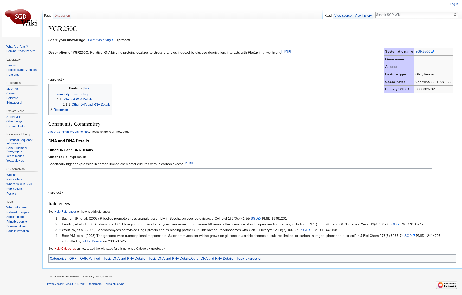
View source (343, 15)
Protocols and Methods (21, 70)
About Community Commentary (68, 131)
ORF (73, 258)
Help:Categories (65, 248)
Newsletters (14, 179)
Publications (14, 188)
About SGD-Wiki (75, 283)
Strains (11, 65)
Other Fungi (14, 121)
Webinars (12, 174)
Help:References (65, 211)
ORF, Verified (90, 258)
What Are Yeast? (17, 46)
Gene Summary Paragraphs (16, 149)
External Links (15, 126)
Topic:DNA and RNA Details (124, 258)
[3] (289, 51)
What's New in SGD (19, 184)
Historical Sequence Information (19, 141)
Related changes (17, 212)
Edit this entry (99, 40)
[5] (190, 162)
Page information (17, 231)
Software (12, 98)
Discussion (62, 15)
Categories (58, 258)
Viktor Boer (90, 241)
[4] (186, 162)
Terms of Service (114, 283)
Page (47, 15)
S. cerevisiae (14, 117)
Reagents (12, 74)
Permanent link (16, 226)
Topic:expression (249, 258)
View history (363, 15)
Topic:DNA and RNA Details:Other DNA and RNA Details (191, 258)
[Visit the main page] (21, 19)
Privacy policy (55, 283)
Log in (454, 4)
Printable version (17, 221)
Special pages (15, 217)
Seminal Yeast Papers (20, 51)
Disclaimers (95, 283)
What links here (16, 207)
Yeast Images (15, 156)
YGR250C (423, 51)
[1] (282, 51)
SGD (254, 218)
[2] (286, 51)
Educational (14, 102)
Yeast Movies (15, 160)
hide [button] (87, 88)
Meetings (12, 88)
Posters (11, 193)
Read (328, 15)
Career (11, 93)
